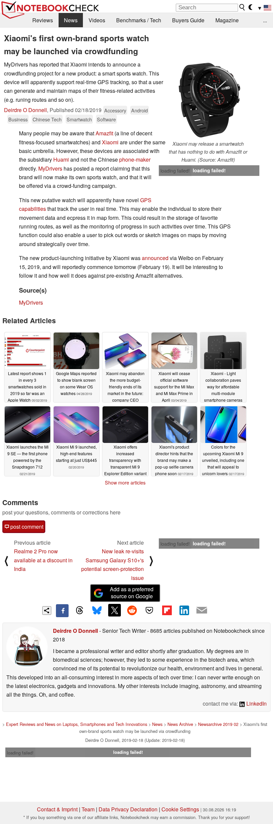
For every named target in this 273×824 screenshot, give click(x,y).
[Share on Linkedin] (184, 610)
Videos (97, 20)
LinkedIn (256, 703)
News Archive (180, 724)
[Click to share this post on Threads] (79, 610)
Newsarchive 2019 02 (218, 724)
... (265, 20)
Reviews (42, 20)
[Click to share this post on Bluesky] (97, 610)
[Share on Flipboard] (166, 610)
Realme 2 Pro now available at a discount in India (43, 560)
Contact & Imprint (57, 809)
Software (106, 119)
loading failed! (175, 170)
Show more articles (125, 482)
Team (88, 809)
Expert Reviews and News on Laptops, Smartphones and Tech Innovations (76, 724)
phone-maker (134, 159)
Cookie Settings (180, 809)
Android (139, 110)
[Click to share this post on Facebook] (62, 610)
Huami (61, 159)
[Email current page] (201, 610)
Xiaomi (110, 142)
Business (18, 119)
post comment (26, 526)
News (71, 20)
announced (155, 258)
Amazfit (104, 133)
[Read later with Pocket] (149, 610)
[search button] (242, 7)
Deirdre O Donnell (25, 110)
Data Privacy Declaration (128, 809)
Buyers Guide (188, 20)
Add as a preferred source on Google (131, 592)
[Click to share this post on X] (114, 610)
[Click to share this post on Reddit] (132, 610)
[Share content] (46, 610)
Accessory (115, 110)
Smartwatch (79, 119)
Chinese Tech (47, 119)
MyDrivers (50, 168)
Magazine (227, 20)
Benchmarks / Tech (138, 20)
